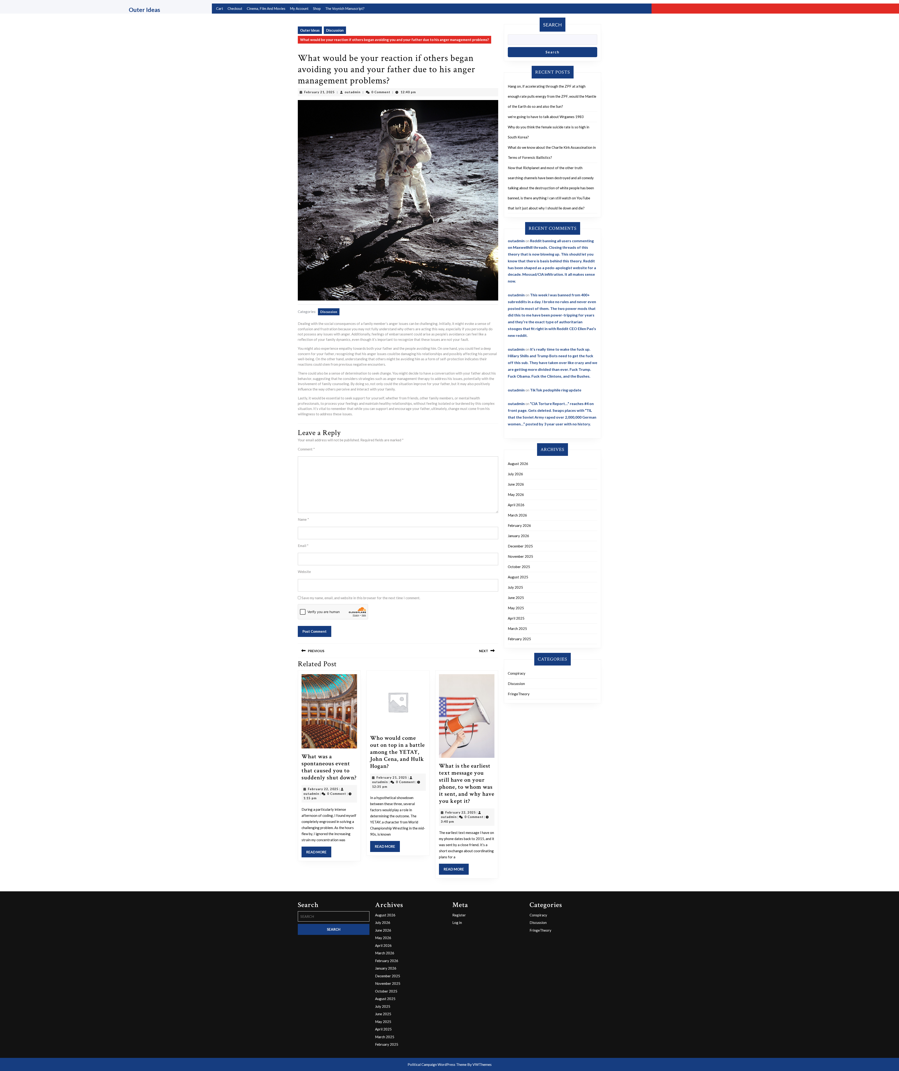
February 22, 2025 (323, 789)
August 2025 (518, 577)
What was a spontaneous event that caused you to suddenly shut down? (329, 767)
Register (459, 915)
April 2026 (516, 505)
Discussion (335, 30)
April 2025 (516, 618)
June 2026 (516, 484)
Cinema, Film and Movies (266, 8)
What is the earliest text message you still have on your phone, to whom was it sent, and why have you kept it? (466, 783)
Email (303, 545)
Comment (306, 449)
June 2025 (516, 597)
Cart (219, 8)
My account (299, 8)
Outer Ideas (144, 9)
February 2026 (519, 525)
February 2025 (519, 639)
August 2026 (518, 463)
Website (304, 571)
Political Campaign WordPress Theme (437, 1064)
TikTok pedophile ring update (555, 390)
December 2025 (520, 546)
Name (303, 519)
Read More (318, 854)
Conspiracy (516, 673)
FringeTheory (519, 694)
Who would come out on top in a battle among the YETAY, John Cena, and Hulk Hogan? (397, 752)
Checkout (235, 8)
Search (552, 24)
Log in (457, 922)
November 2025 (520, 556)
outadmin (353, 92)
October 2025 (519, 567)
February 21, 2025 (319, 92)
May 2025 (516, 608)
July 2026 (515, 474)
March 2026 (517, 515)
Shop (317, 8)
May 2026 (516, 494)
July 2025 (515, 587)
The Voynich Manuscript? (345, 8)
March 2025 (517, 628)
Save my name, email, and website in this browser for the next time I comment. (361, 598)
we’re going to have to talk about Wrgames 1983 (546, 117)
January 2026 (518, 536)
